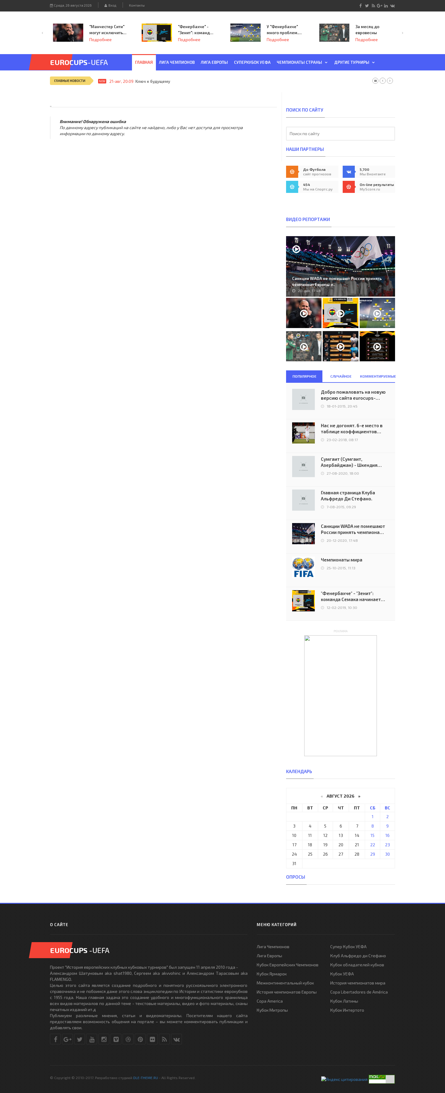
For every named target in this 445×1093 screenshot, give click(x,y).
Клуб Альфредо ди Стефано (358, 955)
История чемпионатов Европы (287, 991)
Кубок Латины (344, 1001)
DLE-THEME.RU (145, 1077)
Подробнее (100, 39)
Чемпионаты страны (299, 62)
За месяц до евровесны (367, 29)
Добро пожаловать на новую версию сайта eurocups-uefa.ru (353, 395)
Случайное (340, 376)
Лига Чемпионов (273, 946)
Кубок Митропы (272, 1010)
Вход (111, 5)
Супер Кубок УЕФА (348, 946)
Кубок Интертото (347, 1010)
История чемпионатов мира (357, 982)
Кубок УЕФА (342, 973)
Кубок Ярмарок (272, 973)
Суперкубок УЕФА (252, 62)
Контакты (137, 5)
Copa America (270, 1001)
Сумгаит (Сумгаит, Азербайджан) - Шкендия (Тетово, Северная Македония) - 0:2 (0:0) (349, 462)
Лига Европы (214, 62)
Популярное (304, 376)
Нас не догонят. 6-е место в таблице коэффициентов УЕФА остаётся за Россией (352, 428)
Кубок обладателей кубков (357, 964)
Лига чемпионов (177, 62)
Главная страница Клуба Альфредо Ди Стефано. (348, 495)
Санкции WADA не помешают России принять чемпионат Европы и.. (337, 281)
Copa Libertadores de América (359, 991)
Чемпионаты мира (341, 559)
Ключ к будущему (152, 81)
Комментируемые (377, 376)
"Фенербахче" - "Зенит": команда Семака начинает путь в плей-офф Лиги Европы (195, 30)
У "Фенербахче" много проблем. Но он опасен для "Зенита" (284, 30)
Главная (144, 62)
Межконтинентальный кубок (285, 982)
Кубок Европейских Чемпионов (287, 964)
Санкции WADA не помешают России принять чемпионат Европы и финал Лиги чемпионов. (353, 529)
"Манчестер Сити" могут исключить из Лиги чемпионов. (106, 30)
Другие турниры (351, 62)
